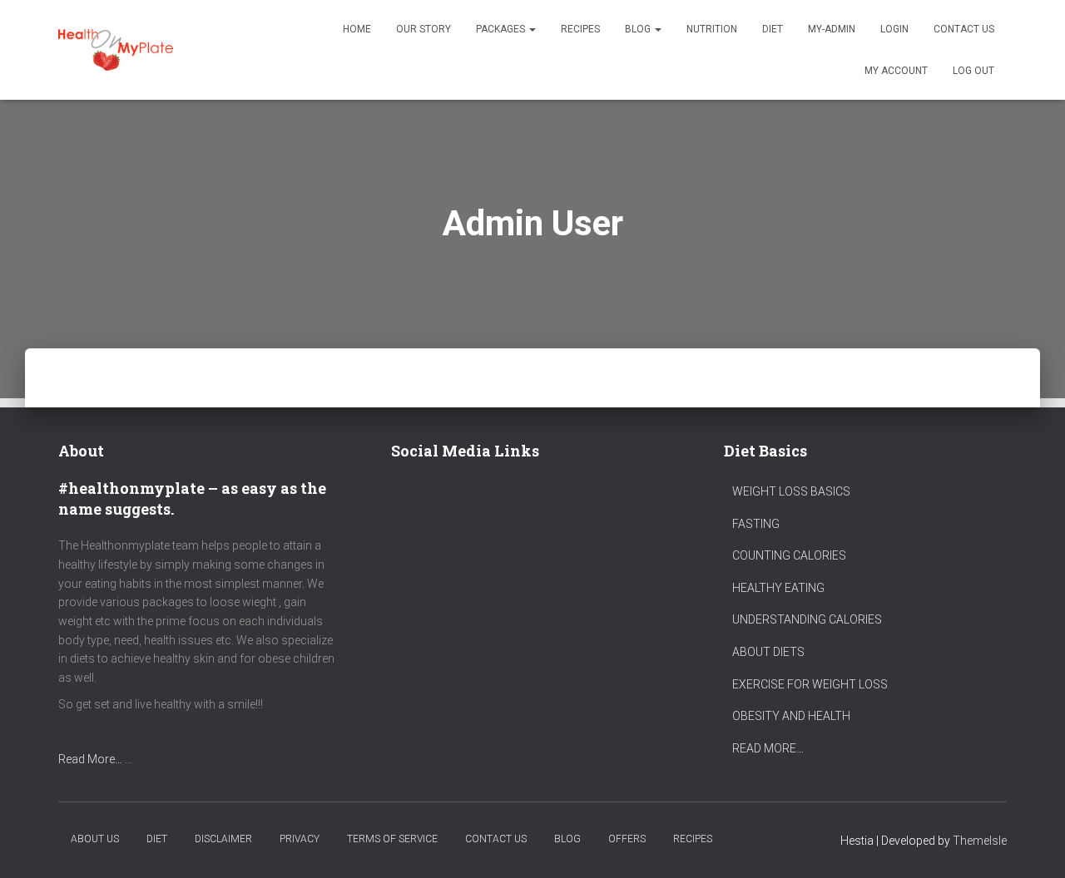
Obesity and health (791, 716)
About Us (95, 839)
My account (896, 70)
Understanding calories (807, 619)
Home (357, 29)
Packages (502, 29)
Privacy (300, 839)
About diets (768, 651)
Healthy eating (778, 587)
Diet (772, 29)
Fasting (756, 523)
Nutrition (711, 29)
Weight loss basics (791, 491)
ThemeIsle (980, 840)
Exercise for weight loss (810, 684)
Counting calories (789, 555)
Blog (639, 29)
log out (973, 70)
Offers (627, 839)
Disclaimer (223, 839)
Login (894, 29)
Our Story (423, 29)
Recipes (580, 29)
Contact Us (964, 29)
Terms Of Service (392, 839)
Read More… (90, 759)
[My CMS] (116, 50)
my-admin (831, 29)
